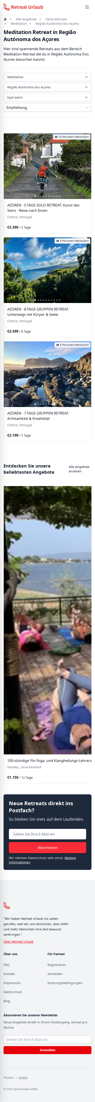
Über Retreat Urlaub (19, 941)
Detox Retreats (56, 19)
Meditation (19, 23)
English (23, 1077)
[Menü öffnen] (87, 7)
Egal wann (15, 97)
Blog (7, 1001)
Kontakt (9, 974)
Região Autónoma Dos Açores (57, 23)
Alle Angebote (26, 19)
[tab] (35, 196)
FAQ (7, 965)
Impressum (12, 983)
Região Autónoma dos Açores (29, 87)
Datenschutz (13, 992)
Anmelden (55, 974)
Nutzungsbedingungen (65, 983)
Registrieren (57, 965)
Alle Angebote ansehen (79, 469)
